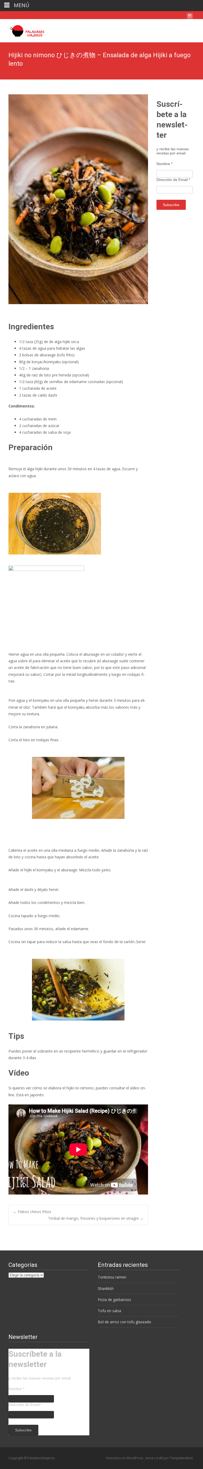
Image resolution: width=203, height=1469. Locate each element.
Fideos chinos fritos (32, 1211)
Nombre (164, 164)
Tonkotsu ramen (112, 1277)
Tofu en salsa (109, 1310)
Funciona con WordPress (125, 1458)
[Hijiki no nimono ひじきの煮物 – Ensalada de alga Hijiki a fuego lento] (78, 199)
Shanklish (106, 1288)
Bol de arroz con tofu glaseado (124, 1321)
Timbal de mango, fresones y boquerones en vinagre (96, 1218)
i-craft (159, 1458)
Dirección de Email (173, 179)
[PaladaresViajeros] (25, 29)
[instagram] (190, 16)
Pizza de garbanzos (114, 1299)
